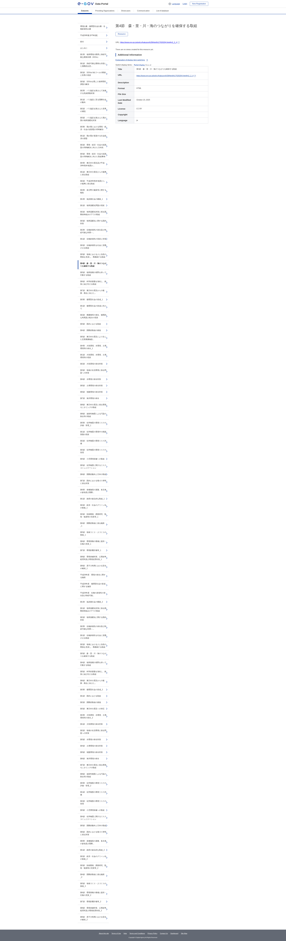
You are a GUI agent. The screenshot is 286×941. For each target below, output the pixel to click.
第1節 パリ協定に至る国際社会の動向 (93, 101)
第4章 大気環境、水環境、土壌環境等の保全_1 (93, 347)
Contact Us (164, 933)
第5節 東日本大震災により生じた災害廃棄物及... (93, 338)
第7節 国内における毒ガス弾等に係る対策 (93, 482)
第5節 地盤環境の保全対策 (91, 752)
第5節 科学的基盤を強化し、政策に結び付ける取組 (93, 673)
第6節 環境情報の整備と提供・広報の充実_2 (93, 894)
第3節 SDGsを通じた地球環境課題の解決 (93, 83)
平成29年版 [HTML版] (88, 35)
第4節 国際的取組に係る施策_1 (92, 524)
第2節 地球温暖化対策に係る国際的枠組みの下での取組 (93, 213)
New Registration (199, 4)
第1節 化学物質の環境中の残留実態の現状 (93, 433)
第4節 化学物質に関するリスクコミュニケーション (93, 818)
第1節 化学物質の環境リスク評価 (93, 793)
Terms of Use (116, 933)
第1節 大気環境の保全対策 (91, 724)
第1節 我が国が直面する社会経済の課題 (93, 137)
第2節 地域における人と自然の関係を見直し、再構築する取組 (93, 645)
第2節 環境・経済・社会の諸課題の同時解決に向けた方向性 (93, 146)
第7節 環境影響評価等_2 (90, 901)
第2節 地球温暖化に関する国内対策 (93, 618)
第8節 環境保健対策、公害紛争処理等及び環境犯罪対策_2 (93, 909)
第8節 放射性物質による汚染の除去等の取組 (93, 775)
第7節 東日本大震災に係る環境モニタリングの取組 (93, 766)
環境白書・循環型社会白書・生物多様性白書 (92, 27)
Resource (122, 34)
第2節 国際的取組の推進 (90, 702)
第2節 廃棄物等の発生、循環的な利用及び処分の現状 (93, 316)
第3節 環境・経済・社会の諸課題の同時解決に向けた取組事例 (93, 155)
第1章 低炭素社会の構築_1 (91, 199)
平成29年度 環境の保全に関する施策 (92, 576)
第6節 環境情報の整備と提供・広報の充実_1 (93, 542)
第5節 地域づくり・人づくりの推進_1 (93, 533)
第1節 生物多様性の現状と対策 (93, 239)
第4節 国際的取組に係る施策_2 (92, 875)
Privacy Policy (152, 933)
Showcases (125, 11)
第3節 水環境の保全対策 (90, 739)
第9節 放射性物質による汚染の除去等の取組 (93, 415)
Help (125, 933)
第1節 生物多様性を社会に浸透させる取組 (93, 636)
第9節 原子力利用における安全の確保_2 (93, 918)
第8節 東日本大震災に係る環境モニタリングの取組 (93, 406)
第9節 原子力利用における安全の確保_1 (93, 567)
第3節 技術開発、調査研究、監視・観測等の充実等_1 (93, 515)
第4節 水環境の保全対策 (90, 379)
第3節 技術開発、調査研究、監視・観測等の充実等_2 (93, 866)
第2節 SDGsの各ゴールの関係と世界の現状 (93, 74)
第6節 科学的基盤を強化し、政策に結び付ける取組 (93, 282)
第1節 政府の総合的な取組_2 (92, 850)
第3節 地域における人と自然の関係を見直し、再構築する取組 (93, 255)
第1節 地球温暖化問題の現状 (92, 205)
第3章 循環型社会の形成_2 (91, 690)
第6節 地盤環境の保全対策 (91, 392)
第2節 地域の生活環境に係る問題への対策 (93, 731)
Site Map (184, 933)
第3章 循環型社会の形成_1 (91, 299)
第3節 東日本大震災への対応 (92, 709)
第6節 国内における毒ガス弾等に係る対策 (93, 833)
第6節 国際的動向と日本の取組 (93, 474)
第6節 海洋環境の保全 (89, 759)
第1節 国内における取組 (90, 696)
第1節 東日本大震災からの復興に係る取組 (93, 173)
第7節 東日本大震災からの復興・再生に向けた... (92, 292)
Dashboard (174, 933)
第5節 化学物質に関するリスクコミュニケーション (93, 466)
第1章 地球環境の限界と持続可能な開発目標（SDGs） (93, 55)
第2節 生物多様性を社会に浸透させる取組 (93, 246)
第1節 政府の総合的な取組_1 (92, 499)
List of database (162, 11)
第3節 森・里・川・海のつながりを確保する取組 (93, 654)
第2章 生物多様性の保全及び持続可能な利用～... (93, 231)
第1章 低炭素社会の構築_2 (91, 602)
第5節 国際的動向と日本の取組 (93, 825)
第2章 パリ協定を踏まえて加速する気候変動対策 (93, 92)
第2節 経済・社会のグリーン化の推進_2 (93, 857)
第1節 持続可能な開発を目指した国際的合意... (93, 65)
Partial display (139, 65)
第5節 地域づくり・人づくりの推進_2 (93, 885)
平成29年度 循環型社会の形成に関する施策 (92, 585)
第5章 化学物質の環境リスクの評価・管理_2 (93, 784)
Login (185, 4)
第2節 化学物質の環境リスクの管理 (93, 802)
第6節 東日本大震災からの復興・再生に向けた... (92, 682)
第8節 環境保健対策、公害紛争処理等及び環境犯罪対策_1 (93, 558)
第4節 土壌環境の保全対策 (91, 746)
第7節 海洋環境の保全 (89, 398)
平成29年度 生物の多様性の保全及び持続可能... (92, 594)
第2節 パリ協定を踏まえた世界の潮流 (93, 110)
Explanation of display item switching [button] (130, 60)
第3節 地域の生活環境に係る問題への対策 (93, 371)
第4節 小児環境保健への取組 (92, 459)
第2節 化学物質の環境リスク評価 (93, 442)
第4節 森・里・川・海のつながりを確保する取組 (93, 264)
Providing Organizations (104, 11)
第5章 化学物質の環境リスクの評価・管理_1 (93, 424)
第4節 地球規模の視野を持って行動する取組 (93, 664)
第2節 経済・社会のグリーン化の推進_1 (93, 506)
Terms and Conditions (137, 933)
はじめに (83, 48)
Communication (143, 11)
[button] (174, 3)
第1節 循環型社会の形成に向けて (93, 307)
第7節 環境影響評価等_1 (90, 550)
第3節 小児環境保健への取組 (92, 810)
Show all (148, 65)
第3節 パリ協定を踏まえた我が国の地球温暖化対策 (93, 119)
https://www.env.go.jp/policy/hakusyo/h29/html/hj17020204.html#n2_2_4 (148, 42)
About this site (104, 933)
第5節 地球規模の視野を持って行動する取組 (93, 273)
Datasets (85, 11)
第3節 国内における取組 (90, 324)
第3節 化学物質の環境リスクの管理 (93, 451)
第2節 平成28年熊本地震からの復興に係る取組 (92, 182)
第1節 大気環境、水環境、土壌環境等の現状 (93, 356)
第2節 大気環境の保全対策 (91, 364)
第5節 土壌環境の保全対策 (91, 386)
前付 (82, 42)
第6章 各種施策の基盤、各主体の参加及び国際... (93, 491)
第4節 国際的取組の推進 (90, 330)
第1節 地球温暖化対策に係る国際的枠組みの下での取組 (93, 609)
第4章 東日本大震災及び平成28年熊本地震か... (92, 164)
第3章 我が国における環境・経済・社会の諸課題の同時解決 (93, 128)
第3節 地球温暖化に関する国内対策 (93, 222)
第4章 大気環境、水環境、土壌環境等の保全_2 (93, 716)
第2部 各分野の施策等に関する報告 (93, 191)
